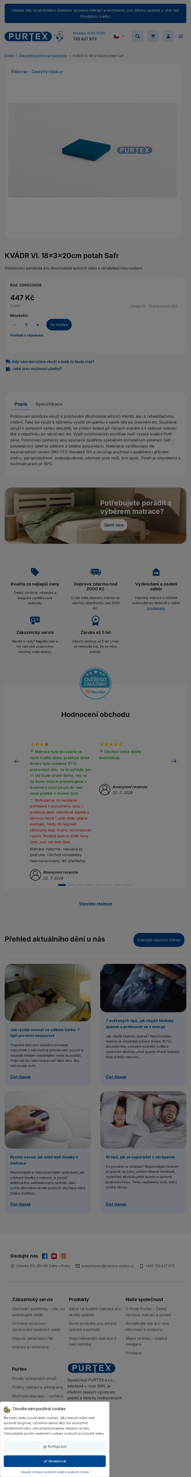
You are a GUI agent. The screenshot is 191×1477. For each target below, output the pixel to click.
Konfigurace (55, 1446)
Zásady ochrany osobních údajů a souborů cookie (55, 1472)
